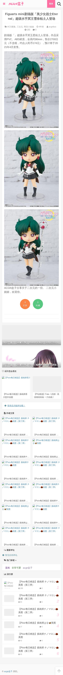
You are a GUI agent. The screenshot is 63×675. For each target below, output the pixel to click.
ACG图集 (11, 27)
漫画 (7, 568)
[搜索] (59, 4)
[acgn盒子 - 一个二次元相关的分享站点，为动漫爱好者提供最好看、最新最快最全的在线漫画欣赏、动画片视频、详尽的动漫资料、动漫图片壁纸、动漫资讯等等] (16, 4)
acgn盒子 (27, 568)
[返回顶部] (59, 671)
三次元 (20, 27)
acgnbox (52, 27)
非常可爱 (16, 568)
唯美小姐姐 (29, 27)
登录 (51, 4)
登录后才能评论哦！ (16, 405)
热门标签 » (11, 560)
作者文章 (10, 413)
